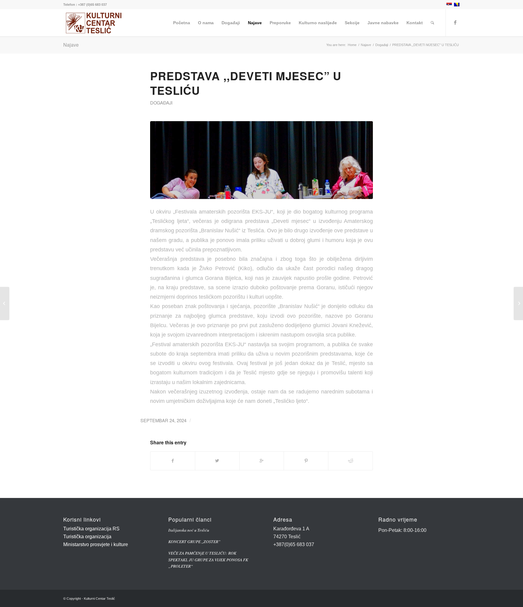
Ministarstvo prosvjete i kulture (95, 544)
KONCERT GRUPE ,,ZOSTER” (194, 541)
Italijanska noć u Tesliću (188, 530)
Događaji (381, 45)
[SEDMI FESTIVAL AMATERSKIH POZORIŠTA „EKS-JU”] (4, 303)
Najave (71, 44)
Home (352, 45)
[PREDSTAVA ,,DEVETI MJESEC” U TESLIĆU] (261, 160)
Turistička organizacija (87, 536)
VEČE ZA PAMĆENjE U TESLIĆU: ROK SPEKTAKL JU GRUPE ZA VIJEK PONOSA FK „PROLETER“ (208, 559)
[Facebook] (455, 22)
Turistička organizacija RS (91, 528)
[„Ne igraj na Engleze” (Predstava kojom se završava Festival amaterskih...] (518, 303)
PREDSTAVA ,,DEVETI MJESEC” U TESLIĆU (245, 83)
